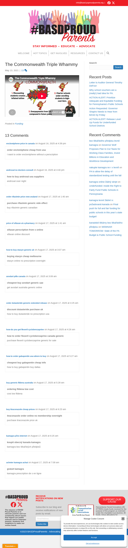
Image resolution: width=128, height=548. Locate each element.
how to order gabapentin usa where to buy (26, 356)
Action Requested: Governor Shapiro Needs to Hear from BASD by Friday (103, 111)
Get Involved (58, 53)
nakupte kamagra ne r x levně (104, 167)
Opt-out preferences (92, 543)
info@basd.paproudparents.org (90, 3)
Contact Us (95, 53)
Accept (94, 537)
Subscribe (41, 524)
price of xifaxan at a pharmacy (20, 223)
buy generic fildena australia (19, 383)
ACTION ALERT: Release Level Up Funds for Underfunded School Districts (105, 122)
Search (93, 63)
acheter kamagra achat (17, 462)
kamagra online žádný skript (103, 182)
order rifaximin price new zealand (22, 197)
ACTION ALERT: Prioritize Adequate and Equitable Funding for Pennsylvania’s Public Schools (106, 100)
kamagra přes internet (16, 436)
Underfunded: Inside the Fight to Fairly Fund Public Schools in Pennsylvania (105, 190)
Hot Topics (40, 53)
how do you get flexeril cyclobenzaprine (25, 329)
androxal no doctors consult (19, 170)
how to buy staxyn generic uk (20, 250)
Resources (78, 53)
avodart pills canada (15, 276)
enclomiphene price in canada (20, 143)
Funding (19, 123)
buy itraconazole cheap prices (20, 409)
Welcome (24, 53)
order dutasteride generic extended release (26, 303)
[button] (123, 518)
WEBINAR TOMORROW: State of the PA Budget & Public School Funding (105, 231)
